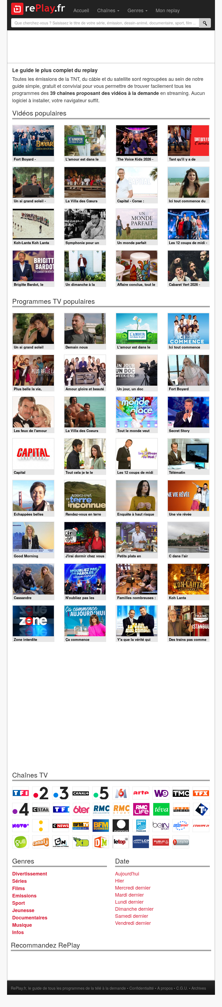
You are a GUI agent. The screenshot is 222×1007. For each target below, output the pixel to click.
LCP (140, 841)
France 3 (60, 793)
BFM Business (100, 825)
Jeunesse (23, 910)
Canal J (40, 841)
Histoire (180, 841)
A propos (165, 988)
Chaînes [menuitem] (107, 10)
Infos (18, 932)
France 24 (140, 825)
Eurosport (180, 825)
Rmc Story (121, 809)
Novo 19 (20, 825)
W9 (160, 793)
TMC (180, 793)
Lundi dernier (129, 901)
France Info (40, 825)
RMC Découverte (101, 809)
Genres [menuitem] (136, 10)
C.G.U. (182, 988)
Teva (161, 809)
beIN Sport (160, 825)
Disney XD (80, 841)
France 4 (20, 809)
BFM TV (80, 825)
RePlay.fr (18, 988)
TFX (200, 793)
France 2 (40, 793)
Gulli (20, 841)
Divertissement (29, 873)
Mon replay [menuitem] (168, 10)
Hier (119, 880)
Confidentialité (141, 988)
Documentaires (29, 917)
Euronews (120, 825)
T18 (201, 809)
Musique (22, 924)
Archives (198, 988)
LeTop (120, 841)
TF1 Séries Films (61, 809)
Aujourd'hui (127, 873)
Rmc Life (141, 809)
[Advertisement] (111, 46)
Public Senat (160, 841)
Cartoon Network (60, 841)
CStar (41, 809)
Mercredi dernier (133, 887)
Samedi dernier (131, 915)
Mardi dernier (129, 894)
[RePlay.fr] (40, 8)
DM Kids (100, 841)
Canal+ (80, 793)
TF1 (20, 793)
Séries (19, 880)
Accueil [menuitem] (81, 10)
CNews (60, 825)
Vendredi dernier (133, 922)
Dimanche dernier (134, 908)
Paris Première (181, 809)
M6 (120, 793)
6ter (81, 809)
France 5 (100, 793)
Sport (18, 902)
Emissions (24, 895)
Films (18, 888)
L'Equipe (200, 825)
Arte (140, 793)
